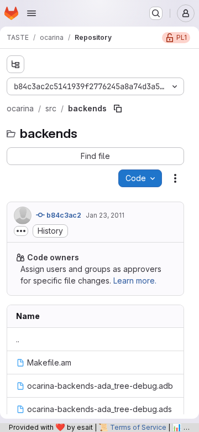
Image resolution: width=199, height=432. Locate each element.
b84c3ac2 (63, 215)
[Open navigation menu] (31, 13)
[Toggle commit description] (21, 231)
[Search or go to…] (156, 13)
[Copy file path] (118, 108)
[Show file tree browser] (15, 64)
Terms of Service (138, 427)
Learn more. (134, 280)
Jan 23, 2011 (105, 215)
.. (17, 339)
